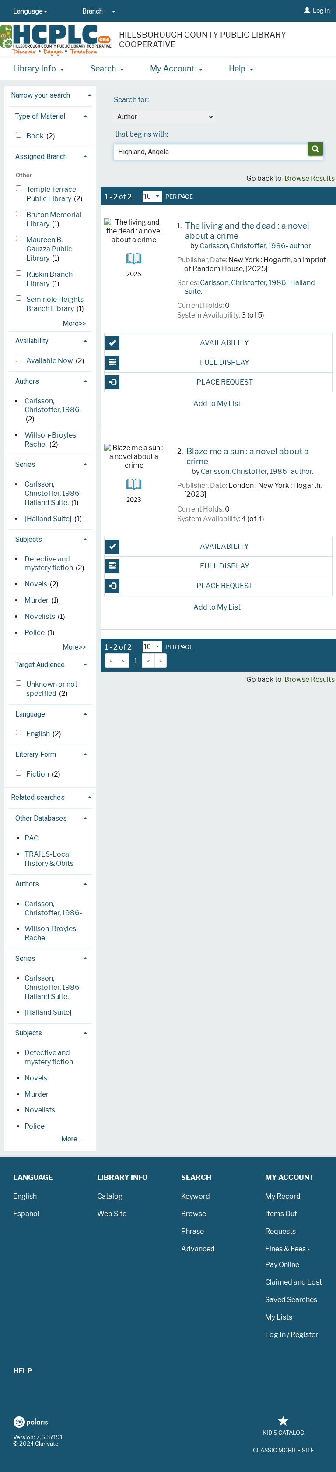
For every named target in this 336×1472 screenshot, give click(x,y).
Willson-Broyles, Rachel (50, 933)
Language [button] (30, 714)
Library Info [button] (35, 68)
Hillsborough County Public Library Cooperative (202, 39)
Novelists (39, 616)
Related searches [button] (38, 797)
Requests (280, 1231)
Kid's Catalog (283, 1432)
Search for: (132, 99)
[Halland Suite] (48, 519)
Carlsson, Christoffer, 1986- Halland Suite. (53, 493)
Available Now (50, 361)
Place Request (224, 382)
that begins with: (141, 134)
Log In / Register (291, 1335)
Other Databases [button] (41, 818)
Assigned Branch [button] (41, 156)
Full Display (224, 362)
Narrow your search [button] (40, 95)
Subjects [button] (28, 539)
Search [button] (104, 68)
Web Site (111, 1214)
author (255, 246)
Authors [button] (27, 381)
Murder (36, 600)
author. (257, 471)
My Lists (278, 1317)
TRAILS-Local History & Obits (49, 859)
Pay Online (282, 1264)
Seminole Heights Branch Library (55, 304)
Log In (321, 10)
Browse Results (309, 178)
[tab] (50, 94)
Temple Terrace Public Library (51, 194)
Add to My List (217, 403)
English (38, 734)
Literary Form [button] (35, 754)
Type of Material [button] (40, 116)
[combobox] (164, 117)
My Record (283, 1196)
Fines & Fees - (287, 1249)
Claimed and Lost (293, 1282)
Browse (193, 1214)
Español (26, 1214)
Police (34, 632)
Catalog (110, 1196)
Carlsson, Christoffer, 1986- (53, 405)
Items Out (281, 1214)
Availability (224, 343)
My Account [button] (173, 68)
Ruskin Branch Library (49, 279)
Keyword (195, 1196)
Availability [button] (32, 341)
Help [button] (238, 68)
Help (22, 1371)
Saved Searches (291, 1300)
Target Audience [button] (40, 664)
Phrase (192, 1231)
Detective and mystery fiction (48, 563)
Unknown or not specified (51, 689)
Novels (35, 584)
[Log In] (307, 10)
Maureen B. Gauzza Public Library (49, 249)
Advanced (198, 1249)
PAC (31, 838)
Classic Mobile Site (283, 1450)
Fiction (38, 774)
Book (35, 136)
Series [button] (25, 464)
